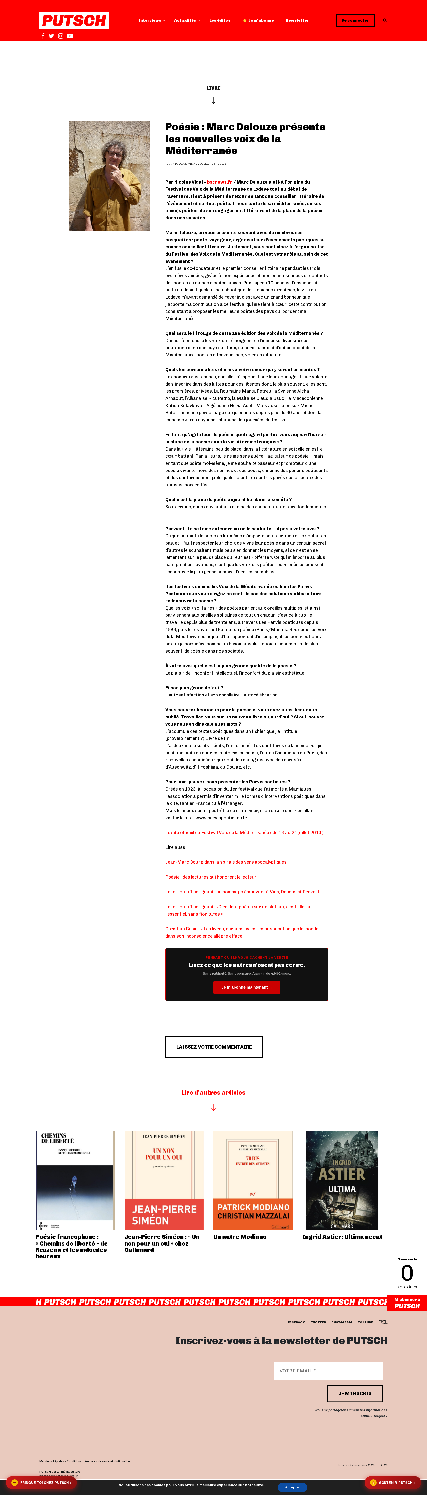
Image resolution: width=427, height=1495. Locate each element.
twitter (318, 1322)
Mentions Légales (51, 1461)
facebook (296, 1322)
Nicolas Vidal (184, 164)
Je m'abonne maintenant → (247, 987)
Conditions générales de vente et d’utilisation (98, 1461)
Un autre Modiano (240, 1236)
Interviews (149, 20)
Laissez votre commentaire (214, 1047)
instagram (342, 1322)
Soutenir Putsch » (393, 1482)
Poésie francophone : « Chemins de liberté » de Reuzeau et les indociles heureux (72, 1246)
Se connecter (355, 20)
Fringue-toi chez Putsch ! (42, 1482)
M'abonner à (407, 1299)
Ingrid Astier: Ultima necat (342, 1236)
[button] (385, 20)
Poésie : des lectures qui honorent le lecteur (211, 877)
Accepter (292, 1487)
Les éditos (220, 20)
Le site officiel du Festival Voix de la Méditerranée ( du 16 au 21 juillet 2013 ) (244, 832)
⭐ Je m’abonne (258, 20)
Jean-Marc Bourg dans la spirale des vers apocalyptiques (226, 862)
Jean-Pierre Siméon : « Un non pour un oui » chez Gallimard (162, 1243)
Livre (213, 88)
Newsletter (297, 20)
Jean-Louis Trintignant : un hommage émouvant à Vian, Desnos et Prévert (242, 892)
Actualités (185, 20)
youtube (365, 1322)
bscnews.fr (219, 182)
